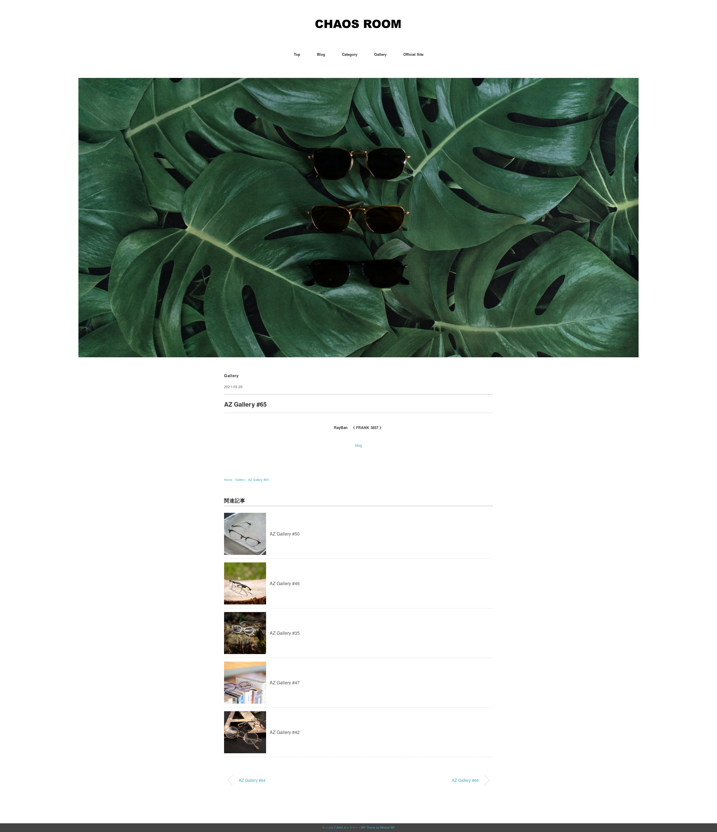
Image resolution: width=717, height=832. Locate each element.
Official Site (413, 54)
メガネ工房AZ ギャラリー (341, 827)
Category (349, 54)
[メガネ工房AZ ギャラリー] (358, 21)
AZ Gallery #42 (285, 732)
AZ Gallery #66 (465, 780)
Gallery (380, 54)
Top (297, 54)
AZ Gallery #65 (258, 479)
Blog (321, 54)
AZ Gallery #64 (252, 780)
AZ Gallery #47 (285, 682)
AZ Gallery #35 (285, 633)
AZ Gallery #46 (285, 583)
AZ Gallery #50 (285, 533)
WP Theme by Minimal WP (378, 827)
